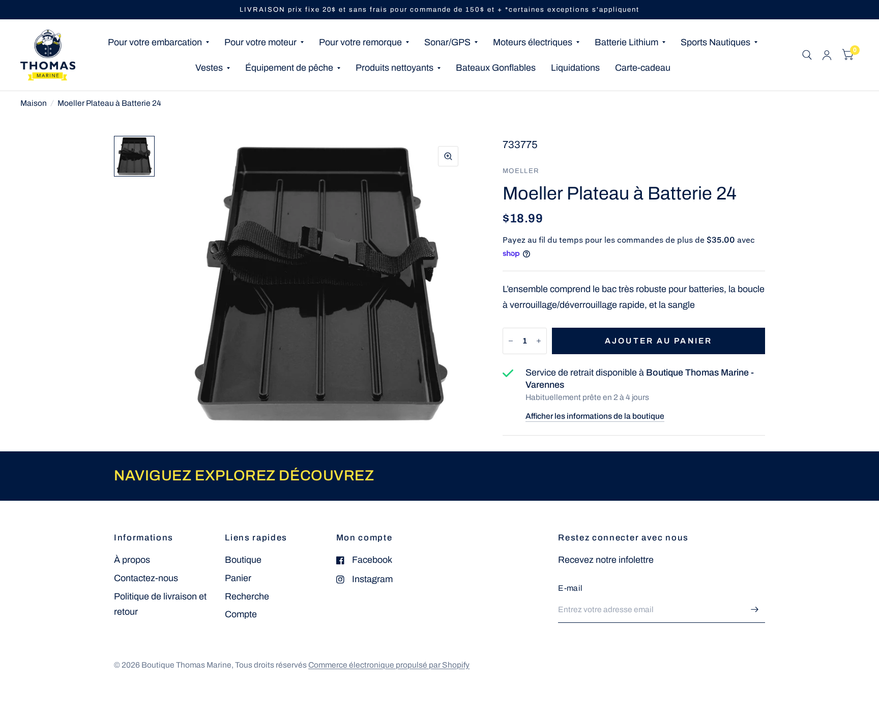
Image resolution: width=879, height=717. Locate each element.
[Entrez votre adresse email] (755, 609)
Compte (241, 614)
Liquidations (575, 68)
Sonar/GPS (447, 42)
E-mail (570, 588)
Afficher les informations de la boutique (594, 416)
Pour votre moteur (260, 42)
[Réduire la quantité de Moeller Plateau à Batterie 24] (510, 341)
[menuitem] (158, 42)
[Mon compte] (827, 55)
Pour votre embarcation (155, 42)
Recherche (247, 596)
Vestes (209, 68)
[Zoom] (448, 156)
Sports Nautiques (715, 42)
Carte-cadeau (642, 68)
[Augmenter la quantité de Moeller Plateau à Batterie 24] (538, 341)
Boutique (243, 560)
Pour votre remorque (360, 42)
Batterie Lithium (626, 42)
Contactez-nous (146, 578)
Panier (238, 578)
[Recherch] (807, 55)
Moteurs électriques (532, 42)
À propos (132, 560)
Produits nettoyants (394, 68)
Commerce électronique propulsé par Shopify (389, 665)
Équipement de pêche (289, 68)
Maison (33, 103)
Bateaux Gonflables (496, 68)
